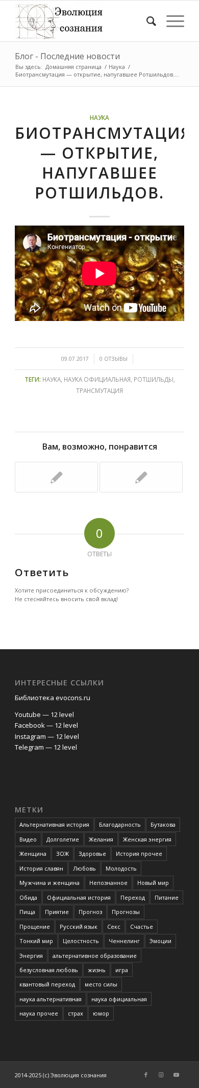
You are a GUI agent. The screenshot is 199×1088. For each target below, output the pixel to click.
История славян (41, 868)
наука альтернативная (50, 999)
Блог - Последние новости (67, 56)
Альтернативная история (54, 824)
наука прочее (38, 1013)
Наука (99, 117)
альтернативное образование (95, 955)
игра (121, 970)
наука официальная (97, 379)
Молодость (121, 868)
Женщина (32, 853)
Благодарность (120, 824)
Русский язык (78, 926)
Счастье (141, 926)
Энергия (31, 955)
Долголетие (62, 839)
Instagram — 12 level (47, 736)
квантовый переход (47, 984)
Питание (167, 897)
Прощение (34, 926)
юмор (101, 1013)
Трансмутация (99, 390)
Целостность (81, 941)
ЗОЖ (62, 853)
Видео (28, 839)
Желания (101, 839)
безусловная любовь (48, 970)
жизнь (97, 970)
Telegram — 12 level (46, 747)
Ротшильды (153, 379)
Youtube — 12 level (44, 714)
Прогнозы (126, 912)
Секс (113, 926)
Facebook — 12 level (46, 725)
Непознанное (108, 882)
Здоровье (92, 853)
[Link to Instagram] (161, 1074)
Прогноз (90, 912)
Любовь (84, 868)
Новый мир (153, 882)
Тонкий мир (36, 941)
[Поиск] (146, 21)
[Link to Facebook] (146, 1074)
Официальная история (79, 897)
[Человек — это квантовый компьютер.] (141, 477)
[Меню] (170, 21)
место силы (101, 984)
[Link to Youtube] (176, 1074)
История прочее (139, 853)
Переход (132, 897)
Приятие (57, 912)
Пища (27, 912)
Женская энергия (147, 839)
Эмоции (160, 941)
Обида (28, 897)
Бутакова (163, 824)
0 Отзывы (114, 358)
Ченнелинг (124, 941)
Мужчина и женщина (49, 882)
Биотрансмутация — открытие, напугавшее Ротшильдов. (103, 162)
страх (75, 1013)
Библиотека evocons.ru (52, 697)
